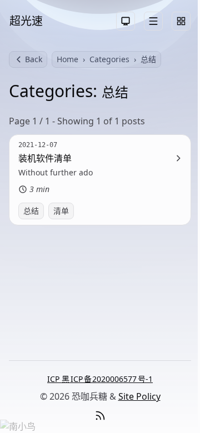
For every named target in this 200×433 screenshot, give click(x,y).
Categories (109, 59)
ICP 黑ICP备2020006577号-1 (100, 379)
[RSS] (100, 416)
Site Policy (139, 396)
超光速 (26, 20)
